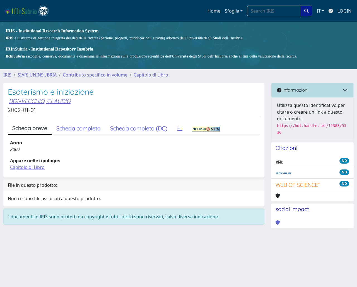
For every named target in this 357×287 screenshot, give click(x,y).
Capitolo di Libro (151, 75)
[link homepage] (28, 11)
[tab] (179, 128)
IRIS (7, 75)
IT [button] (319, 11)
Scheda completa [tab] (78, 128)
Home (214, 11)
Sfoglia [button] (232, 11)
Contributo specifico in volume (95, 75)
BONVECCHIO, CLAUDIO (40, 100)
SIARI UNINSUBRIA (37, 75)
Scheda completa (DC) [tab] (138, 128)
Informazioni (294, 90)
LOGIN (344, 11)
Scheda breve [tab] (29, 128)
